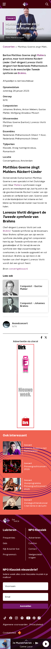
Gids (5, 543)
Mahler (40, 55)
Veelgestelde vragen (35, 556)
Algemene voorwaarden (15, 624)
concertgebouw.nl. (18, 269)
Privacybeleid (36, 624)
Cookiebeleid (9, 633)
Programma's (9, 554)
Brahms (22, 73)
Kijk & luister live (11, 549)
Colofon (32, 543)
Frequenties (9, 538)
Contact (32, 549)
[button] (45, 643)
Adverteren (34, 538)
